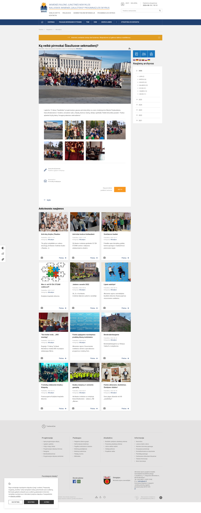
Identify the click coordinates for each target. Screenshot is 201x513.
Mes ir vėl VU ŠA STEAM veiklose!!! (50, 285)
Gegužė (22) (143, 82)
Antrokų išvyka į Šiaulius (50, 234)
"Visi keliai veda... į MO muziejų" (50, 336)
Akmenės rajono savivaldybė (121, 480)
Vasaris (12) (143, 91)
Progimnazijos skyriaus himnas (52, 449)
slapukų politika (15, 496)
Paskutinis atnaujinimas (150, 4)
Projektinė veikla (110, 451)
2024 (140, 105)
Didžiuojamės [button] (106, 22)
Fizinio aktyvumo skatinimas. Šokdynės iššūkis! (115, 386)
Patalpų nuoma (78, 454)
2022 (140, 115)
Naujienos (49, 29)
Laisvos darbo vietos (142, 444)
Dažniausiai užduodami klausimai (146, 456)
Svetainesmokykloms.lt (147, 498)
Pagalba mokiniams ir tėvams (83, 446)
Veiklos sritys (54, 13)
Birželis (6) (142, 79)
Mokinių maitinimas (80, 451)
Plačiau (61, 258)
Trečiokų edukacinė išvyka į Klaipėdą (52, 386)
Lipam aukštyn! (109, 284)
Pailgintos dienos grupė (81, 441)
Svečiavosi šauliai (111, 234)
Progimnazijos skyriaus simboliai (53, 456)
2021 (140, 120)
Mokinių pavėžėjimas (80, 449)
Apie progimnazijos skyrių (51, 441)
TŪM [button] (87, 22)
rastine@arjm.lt (142, 481)
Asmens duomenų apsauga (144, 446)
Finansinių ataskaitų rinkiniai (113, 444)
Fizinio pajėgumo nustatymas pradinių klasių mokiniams (83, 336)
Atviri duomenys (141, 461)
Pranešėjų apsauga (142, 454)
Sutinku (46, 502)
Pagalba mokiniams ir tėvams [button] (70, 22)
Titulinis (41, 29)
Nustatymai (15, 502)
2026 (140, 71)
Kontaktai (53, 15)
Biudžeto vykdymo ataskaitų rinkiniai (116, 441)
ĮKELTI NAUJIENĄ (131, 3)
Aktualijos (58, 29)
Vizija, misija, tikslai (49, 446)
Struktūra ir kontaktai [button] (130, 22)
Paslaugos (66, 13)
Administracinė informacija (84, 13)
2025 (140, 99)
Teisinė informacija (141, 459)
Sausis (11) (142, 94)
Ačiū (120, 189)
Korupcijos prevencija (142, 449)
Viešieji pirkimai (110, 449)
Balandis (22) (143, 85)
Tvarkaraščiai (50, 426)
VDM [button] (95, 22)
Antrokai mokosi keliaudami (83, 234)
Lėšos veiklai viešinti (111, 446)
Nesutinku (31, 502)
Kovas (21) (142, 88)
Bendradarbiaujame (111, 335)
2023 (140, 110)
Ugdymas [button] (51, 22)
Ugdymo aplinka (48, 444)
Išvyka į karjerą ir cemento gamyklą (82, 386)
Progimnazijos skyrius (106, 13)
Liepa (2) (141, 76)
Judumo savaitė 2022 (80, 284)
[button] (42, 22)
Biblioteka (77, 456)
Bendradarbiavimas (49, 454)
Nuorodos (139, 441)
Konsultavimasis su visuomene (145, 451)
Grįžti (49, 200)
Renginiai (46, 451)
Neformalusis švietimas (81, 444)
